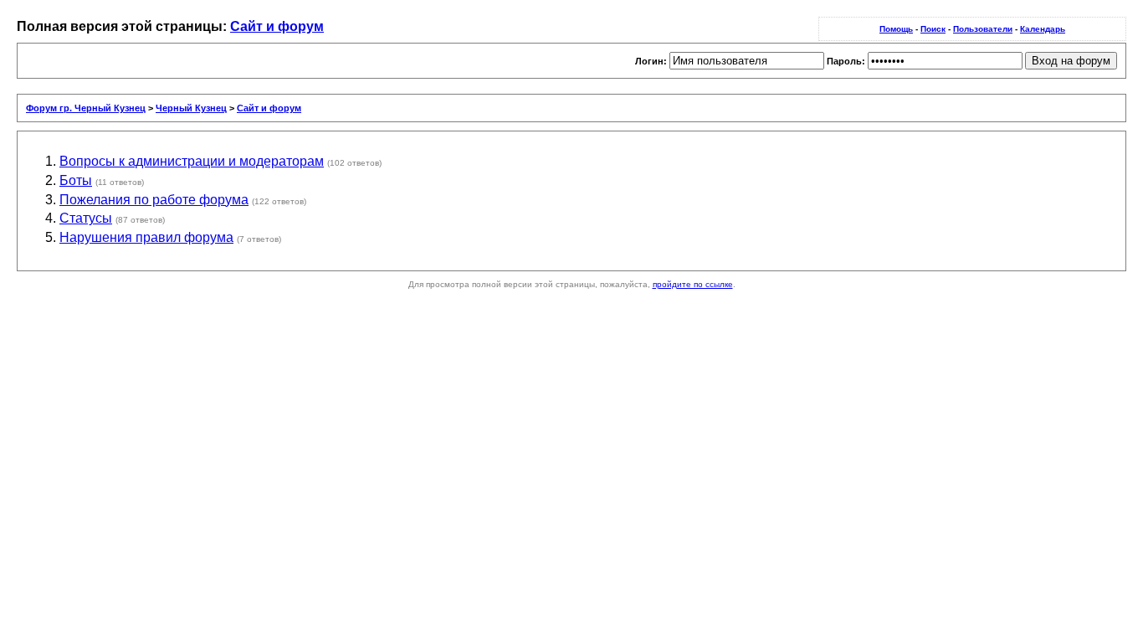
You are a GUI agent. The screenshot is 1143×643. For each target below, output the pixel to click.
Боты (75, 180)
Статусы (85, 218)
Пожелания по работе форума (154, 200)
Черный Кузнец (191, 108)
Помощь (896, 28)
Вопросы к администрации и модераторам (191, 161)
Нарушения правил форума (146, 237)
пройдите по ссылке (693, 284)
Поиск (933, 28)
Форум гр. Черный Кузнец (86, 108)
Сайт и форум (277, 26)
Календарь (1042, 28)
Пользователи (982, 28)
